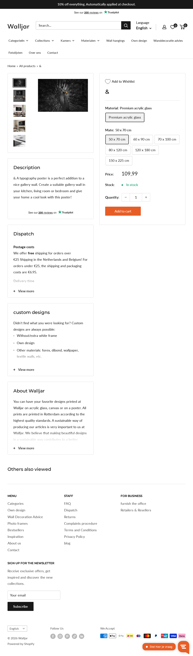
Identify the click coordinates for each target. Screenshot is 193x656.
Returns (70, 517)
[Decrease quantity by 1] (126, 197)
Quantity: (112, 197)
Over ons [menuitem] (35, 52)
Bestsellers (16, 530)
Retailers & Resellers (136, 510)
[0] (182, 27)
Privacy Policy (74, 536)
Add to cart (123, 211)
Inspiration (15, 536)
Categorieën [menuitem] (16, 40)
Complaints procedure (80, 523)
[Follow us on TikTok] (74, 636)
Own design (16, 510)
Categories (16, 503)
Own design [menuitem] (139, 40)
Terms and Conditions (80, 530)
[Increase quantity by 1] (146, 197)
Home (11, 66)
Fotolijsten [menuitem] (15, 52)
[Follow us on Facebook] (53, 636)
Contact (13, 550)
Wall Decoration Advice (25, 517)
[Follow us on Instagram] (60, 636)
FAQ (67, 503)
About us (14, 543)
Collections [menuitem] (42, 40)
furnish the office (133, 503)
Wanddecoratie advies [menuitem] (168, 40)
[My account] (164, 27)
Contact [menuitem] (52, 52)
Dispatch (70, 510)
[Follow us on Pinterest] (67, 636)
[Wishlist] (173, 27)
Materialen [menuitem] (88, 40)
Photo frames (18, 523)
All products (27, 66)
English (14, 628)
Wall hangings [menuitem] (115, 40)
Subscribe (20, 606)
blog (67, 543)
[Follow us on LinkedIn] (81, 636)
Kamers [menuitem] (66, 40)
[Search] (126, 25)
